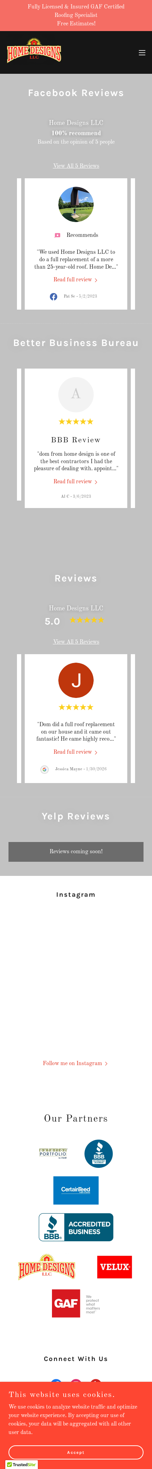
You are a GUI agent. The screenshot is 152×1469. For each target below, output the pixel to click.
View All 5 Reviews (76, 166)
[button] (142, 53)
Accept (76, 1452)
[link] (34, 52)
